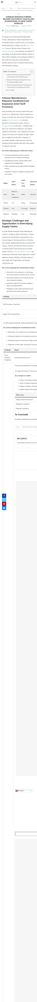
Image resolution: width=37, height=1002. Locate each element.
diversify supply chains (14, 120)
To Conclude (10, 90)
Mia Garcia (15, 26)
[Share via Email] (4, 508)
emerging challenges (8, 126)
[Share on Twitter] (4, 500)
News (11, 8)
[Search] (35, 2)
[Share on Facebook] (4, 496)
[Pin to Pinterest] (4, 504)
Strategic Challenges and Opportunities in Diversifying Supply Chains (18, 81)
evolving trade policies (8, 51)
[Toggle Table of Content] (30, 72)
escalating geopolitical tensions (22, 251)
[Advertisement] (26, 814)
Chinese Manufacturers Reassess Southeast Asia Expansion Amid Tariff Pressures (19, 76)
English (21, 791)
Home (3, 8)
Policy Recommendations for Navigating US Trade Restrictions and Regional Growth (19, 86)
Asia (17, 427)
